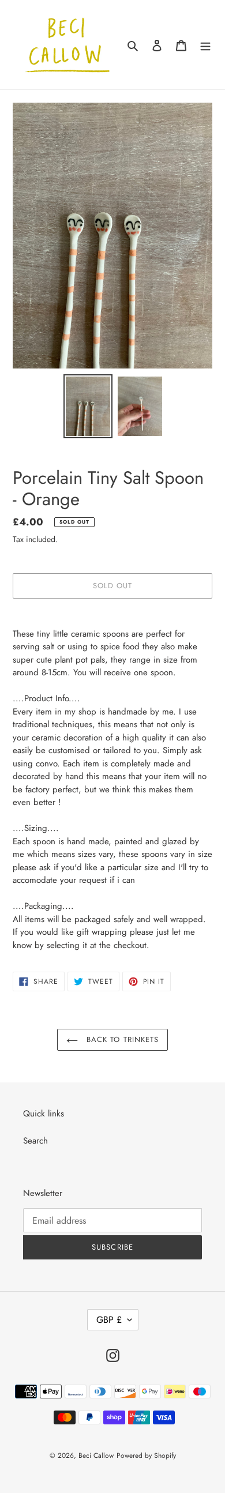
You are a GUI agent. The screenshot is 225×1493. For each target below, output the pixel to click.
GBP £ (109, 1319)
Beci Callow (96, 1455)
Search (35, 1140)
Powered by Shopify (146, 1455)
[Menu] (205, 44)
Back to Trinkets (121, 1039)
